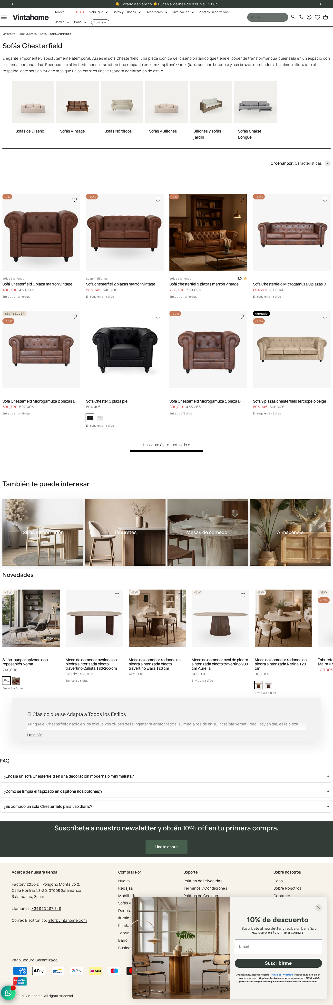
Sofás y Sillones (124, 12)
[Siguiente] (320, 4)
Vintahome (9, 34)
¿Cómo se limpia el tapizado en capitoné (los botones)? (53, 791)
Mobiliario (96, 12)
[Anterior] (12, 4)
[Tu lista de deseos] (317, 17)
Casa (278, 880)
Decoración (154, 12)
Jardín (59, 22)
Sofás (43, 34)
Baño (77, 22)
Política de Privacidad (203, 880)
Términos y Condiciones (205, 888)
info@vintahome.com (67, 920)
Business (100, 22)
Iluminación (180, 12)
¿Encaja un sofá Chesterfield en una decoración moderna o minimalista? (69, 776)
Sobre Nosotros (287, 888)
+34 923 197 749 (46, 908)
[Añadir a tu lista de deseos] (74, 200)
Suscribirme (278, 963)
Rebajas (76, 12)
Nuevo (60, 12)
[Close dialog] (318, 907)
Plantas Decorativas (214, 12)
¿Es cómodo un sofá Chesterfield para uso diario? (48, 806)
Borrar (275, 17)
